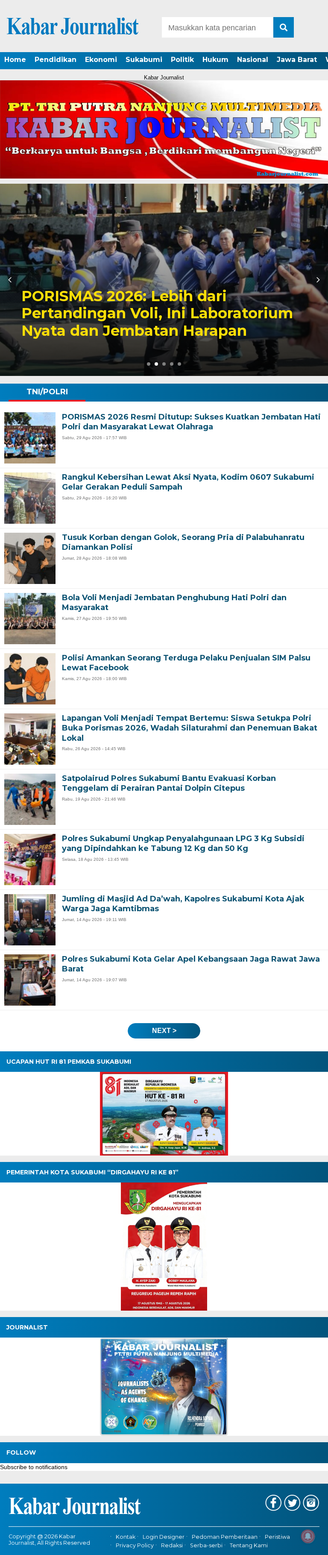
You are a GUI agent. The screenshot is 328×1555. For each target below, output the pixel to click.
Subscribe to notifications (33, 1467)
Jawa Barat (297, 60)
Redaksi (172, 1545)
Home (15, 60)
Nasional (252, 60)
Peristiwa (277, 1537)
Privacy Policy (135, 1545)
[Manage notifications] (308, 1536)
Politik (182, 60)
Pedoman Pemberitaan (225, 1537)
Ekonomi (101, 60)
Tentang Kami (249, 1545)
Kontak (125, 1537)
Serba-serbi (206, 1545)
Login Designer (163, 1537)
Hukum (215, 60)
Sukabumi (144, 60)
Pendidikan (55, 60)
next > (164, 1030)
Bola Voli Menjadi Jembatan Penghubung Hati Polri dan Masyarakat (127, 314)
